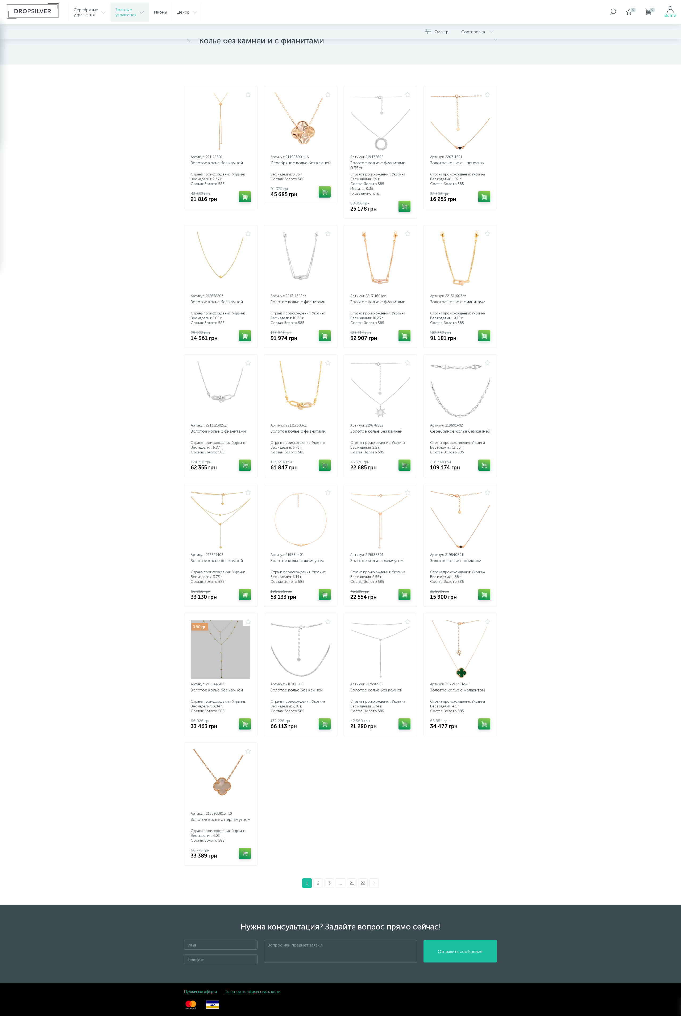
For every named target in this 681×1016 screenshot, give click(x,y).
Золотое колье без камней (217, 162)
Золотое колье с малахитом (457, 690)
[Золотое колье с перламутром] (221, 778)
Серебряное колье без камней (301, 162)
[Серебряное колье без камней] (301, 122)
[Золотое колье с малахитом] (460, 649)
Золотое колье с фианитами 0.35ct (377, 165)
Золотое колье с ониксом (455, 560)
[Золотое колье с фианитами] (301, 261)
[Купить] (245, 196)
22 (362, 883)
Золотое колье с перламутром (221, 819)
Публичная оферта (200, 991)
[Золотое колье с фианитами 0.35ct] (380, 122)
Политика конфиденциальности (252, 991)
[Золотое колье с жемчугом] (301, 520)
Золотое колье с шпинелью (457, 162)
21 (352, 883)
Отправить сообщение (460, 951)
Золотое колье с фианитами (298, 301)
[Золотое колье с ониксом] (460, 520)
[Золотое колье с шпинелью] (460, 122)
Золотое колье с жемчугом (297, 560)
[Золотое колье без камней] (221, 122)
